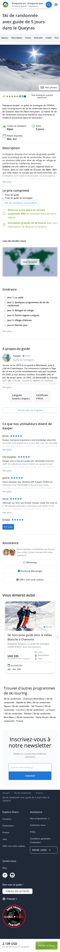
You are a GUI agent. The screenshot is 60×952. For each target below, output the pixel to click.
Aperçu (4, 38)
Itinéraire (38, 38)
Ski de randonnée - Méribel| (19, 713)
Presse (5, 832)
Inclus (28, 38)
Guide (49, 38)
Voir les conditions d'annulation (20, 202)
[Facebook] (4, 875)
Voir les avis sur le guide (30, 410)
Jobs (4, 839)
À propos (6, 819)
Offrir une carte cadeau (13, 846)
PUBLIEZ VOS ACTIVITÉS (17, 891)
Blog (4, 868)
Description (16, 38)
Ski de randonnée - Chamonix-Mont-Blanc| (25, 699)
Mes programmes (38, 818)
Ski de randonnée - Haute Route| (32, 717)
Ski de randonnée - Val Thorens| (28, 706)
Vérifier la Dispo (46, 945)
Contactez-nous (37, 825)
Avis (57, 38)
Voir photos (51, 87)
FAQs (32, 832)
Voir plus (7, 181)
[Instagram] (12, 875)
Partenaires (8, 825)
